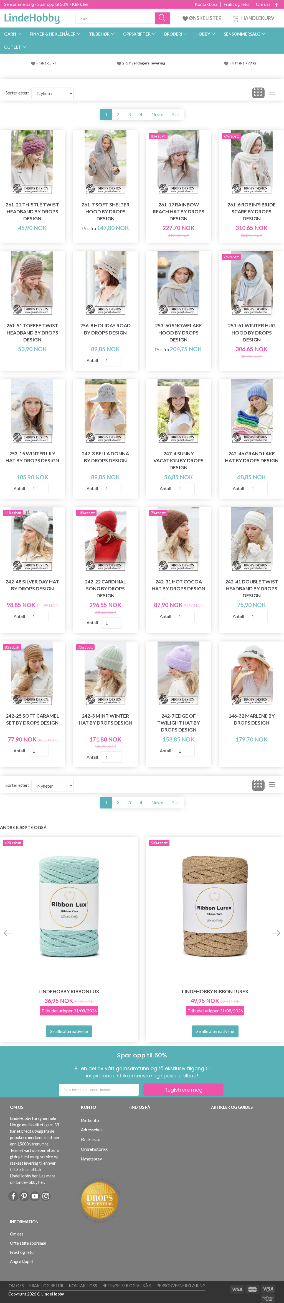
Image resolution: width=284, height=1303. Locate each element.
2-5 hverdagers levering (144, 63)
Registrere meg (183, 1089)
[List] (272, 93)
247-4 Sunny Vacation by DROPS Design (178, 460)
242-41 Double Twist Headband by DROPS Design (251, 588)
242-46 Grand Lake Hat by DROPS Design (251, 457)
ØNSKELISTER (205, 18)
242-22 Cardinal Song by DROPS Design (105, 588)
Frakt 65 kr (46, 63)
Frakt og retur (237, 4)
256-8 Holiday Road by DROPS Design (105, 329)
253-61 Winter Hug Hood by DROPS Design (251, 332)
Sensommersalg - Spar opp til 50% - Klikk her (46, 4)
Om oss (263, 4)
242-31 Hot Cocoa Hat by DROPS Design (178, 585)
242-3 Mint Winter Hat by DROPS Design (105, 719)
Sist (175, 114)
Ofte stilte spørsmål (28, 1243)
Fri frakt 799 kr (243, 63)
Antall (93, 360)
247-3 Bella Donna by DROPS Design (105, 457)
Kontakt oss (206, 4)
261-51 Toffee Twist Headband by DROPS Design (32, 332)
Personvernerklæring (181, 1285)
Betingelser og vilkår (127, 1285)
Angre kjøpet (21, 1261)
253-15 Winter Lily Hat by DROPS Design (32, 457)
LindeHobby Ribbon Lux (69, 991)
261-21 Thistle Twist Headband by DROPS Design (32, 211)
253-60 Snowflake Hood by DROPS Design (178, 332)
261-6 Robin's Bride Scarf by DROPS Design (251, 211)
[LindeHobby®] (32, 17)
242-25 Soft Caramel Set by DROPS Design (32, 719)
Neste (157, 114)
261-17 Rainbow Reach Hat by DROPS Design (178, 211)
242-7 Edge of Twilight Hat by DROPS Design (178, 723)
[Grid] (258, 93)
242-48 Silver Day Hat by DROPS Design (32, 585)
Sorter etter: (17, 92)
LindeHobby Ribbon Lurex (215, 991)
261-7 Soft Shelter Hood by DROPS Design (106, 211)
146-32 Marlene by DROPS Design (252, 719)
